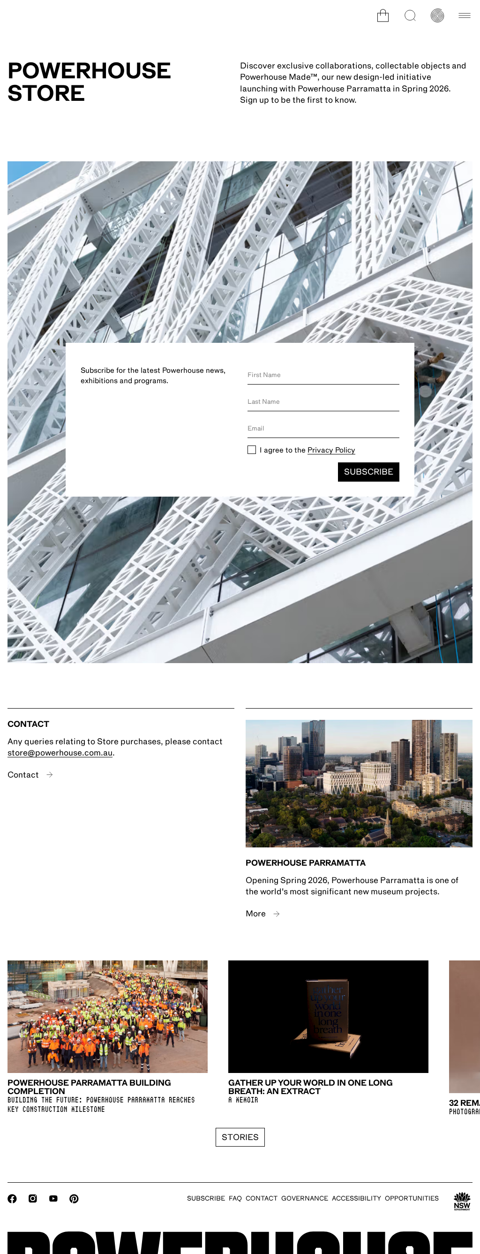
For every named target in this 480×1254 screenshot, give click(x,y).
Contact (23, 775)
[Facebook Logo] (12, 1198)
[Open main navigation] (464, 15)
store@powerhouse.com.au (60, 752)
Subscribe (368, 472)
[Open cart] (383, 15)
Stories (240, 1137)
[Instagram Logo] (33, 1198)
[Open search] (410, 15)
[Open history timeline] (437, 15)
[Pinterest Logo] (74, 1198)
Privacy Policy (331, 450)
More (256, 913)
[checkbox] (252, 450)
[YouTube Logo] (53, 1198)
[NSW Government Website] (462, 1201)
